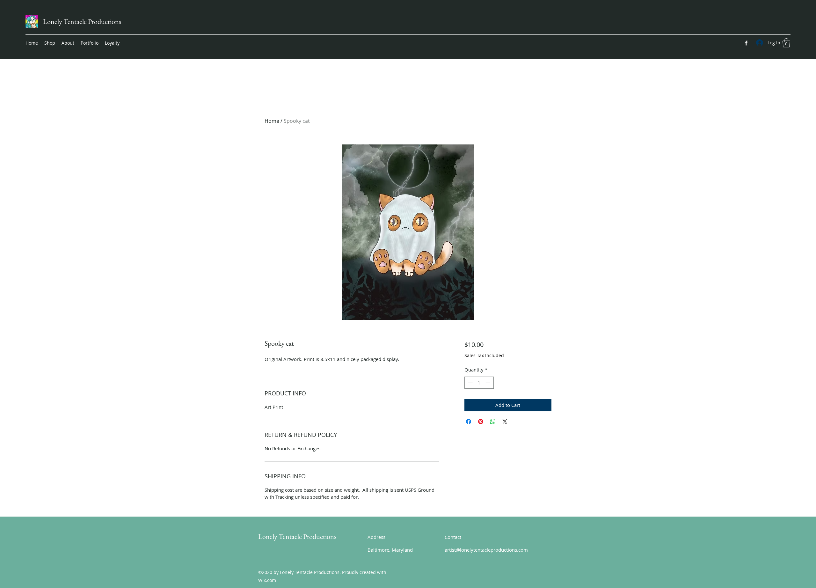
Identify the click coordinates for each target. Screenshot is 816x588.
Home (272, 120)
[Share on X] (505, 421)
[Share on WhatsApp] (493, 421)
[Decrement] (469, 383)
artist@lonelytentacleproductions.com (486, 550)
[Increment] (488, 383)
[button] (786, 43)
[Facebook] (746, 43)
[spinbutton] (479, 383)
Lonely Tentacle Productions (82, 21)
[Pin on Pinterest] (480, 421)
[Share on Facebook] (468, 421)
